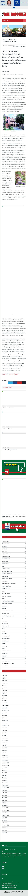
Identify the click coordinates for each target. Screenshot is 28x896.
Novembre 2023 (5, 725)
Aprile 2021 (4, 775)
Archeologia (4, 546)
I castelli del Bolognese (7, 578)
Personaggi (4, 646)
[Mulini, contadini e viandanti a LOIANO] (14, 31)
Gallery (3, 566)
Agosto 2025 (4, 688)
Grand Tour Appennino (18, 46)
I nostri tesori (5, 581)
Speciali (24, 46)
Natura (3, 631)
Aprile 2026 (4, 680)
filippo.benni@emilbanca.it (10, 887)
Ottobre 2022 (4, 742)
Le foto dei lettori (5, 613)
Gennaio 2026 (5, 683)
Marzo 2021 (4, 777)
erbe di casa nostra (6, 558)
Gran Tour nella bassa (7, 571)
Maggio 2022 (4, 750)
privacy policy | (14, 892)
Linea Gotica (4, 621)
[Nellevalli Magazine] (14, 13)
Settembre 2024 (5, 710)
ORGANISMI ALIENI (6, 638)
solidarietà (4, 656)
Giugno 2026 (4, 678)
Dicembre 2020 (5, 785)
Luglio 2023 (4, 730)
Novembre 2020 (5, 787)
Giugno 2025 (4, 693)
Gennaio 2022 (5, 757)
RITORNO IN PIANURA (6, 651)
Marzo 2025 (4, 700)
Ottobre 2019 (4, 812)
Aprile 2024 (4, 718)
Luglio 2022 (4, 745)
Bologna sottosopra (6, 553)
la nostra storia (5, 606)
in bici (3, 591)
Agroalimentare (5, 541)
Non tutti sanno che (6, 636)
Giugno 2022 (4, 747)
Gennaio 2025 (5, 703)
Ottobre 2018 (4, 827)
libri (2, 618)
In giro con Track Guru (6, 596)
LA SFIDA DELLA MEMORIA (7, 611)
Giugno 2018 (4, 832)
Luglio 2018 (4, 830)
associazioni (4, 548)
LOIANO (16, 374)
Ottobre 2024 (4, 708)
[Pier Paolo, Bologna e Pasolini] (14, 440)
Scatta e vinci (5, 653)
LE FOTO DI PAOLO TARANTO (8, 616)
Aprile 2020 (4, 800)
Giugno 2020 (4, 795)
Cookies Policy (20, 892)
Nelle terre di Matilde (8, 429)
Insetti (3, 598)
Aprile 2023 (4, 733)
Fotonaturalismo (5, 563)
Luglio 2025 (4, 690)
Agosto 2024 (4, 713)
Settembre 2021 (5, 765)
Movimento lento (5, 626)
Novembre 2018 (5, 825)
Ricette (3, 648)
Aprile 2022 (4, 752)
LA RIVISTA (4, 608)
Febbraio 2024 (5, 720)
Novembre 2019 (5, 810)
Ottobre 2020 (4, 790)
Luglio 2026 (4, 675)
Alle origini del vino (6, 543)
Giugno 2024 (4, 715)
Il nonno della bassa (6, 586)
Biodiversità (4, 551)
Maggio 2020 (4, 797)
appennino (4, 374)
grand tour (11, 374)
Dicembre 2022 (5, 740)
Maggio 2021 (4, 772)
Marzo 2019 (4, 820)
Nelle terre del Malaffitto (8, 408)
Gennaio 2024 (5, 723)
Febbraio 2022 (5, 755)
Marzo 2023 (4, 735)
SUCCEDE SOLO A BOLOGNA (8, 663)
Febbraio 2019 (5, 822)
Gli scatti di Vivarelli (6, 568)
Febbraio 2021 (5, 780)
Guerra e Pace (5, 576)
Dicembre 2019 (5, 807)
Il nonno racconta (5, 588)
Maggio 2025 (4, 695)
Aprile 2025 (4, 698)
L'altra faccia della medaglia (8, 601)
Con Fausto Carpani (6, 556)
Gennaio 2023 (5, 738)
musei (3, 628)
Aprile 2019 (4, 817)
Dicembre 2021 (5, 760)
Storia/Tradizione (5, 661)
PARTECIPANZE (5, 641)
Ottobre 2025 (4, 685)
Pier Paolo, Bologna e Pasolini (9, 449)
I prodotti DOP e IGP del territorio (9, 583)
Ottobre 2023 (4, 728)
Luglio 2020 (4, 792)
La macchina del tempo (7, 603)
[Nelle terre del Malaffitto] (14, 398)
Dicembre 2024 (5, 705)
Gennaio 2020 (5, 805)
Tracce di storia (5, 666)
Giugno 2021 (4, 770)
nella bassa (4, 633)
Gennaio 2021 (5, 782)
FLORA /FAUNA (5, 561)
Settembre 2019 (5, 815)
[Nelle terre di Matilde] (14, 419)
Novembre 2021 (5, 762)
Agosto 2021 (4, 767)
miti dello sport (5, 623)
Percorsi (3, 643)
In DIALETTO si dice (6, 593)
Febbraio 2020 (5, 802)
